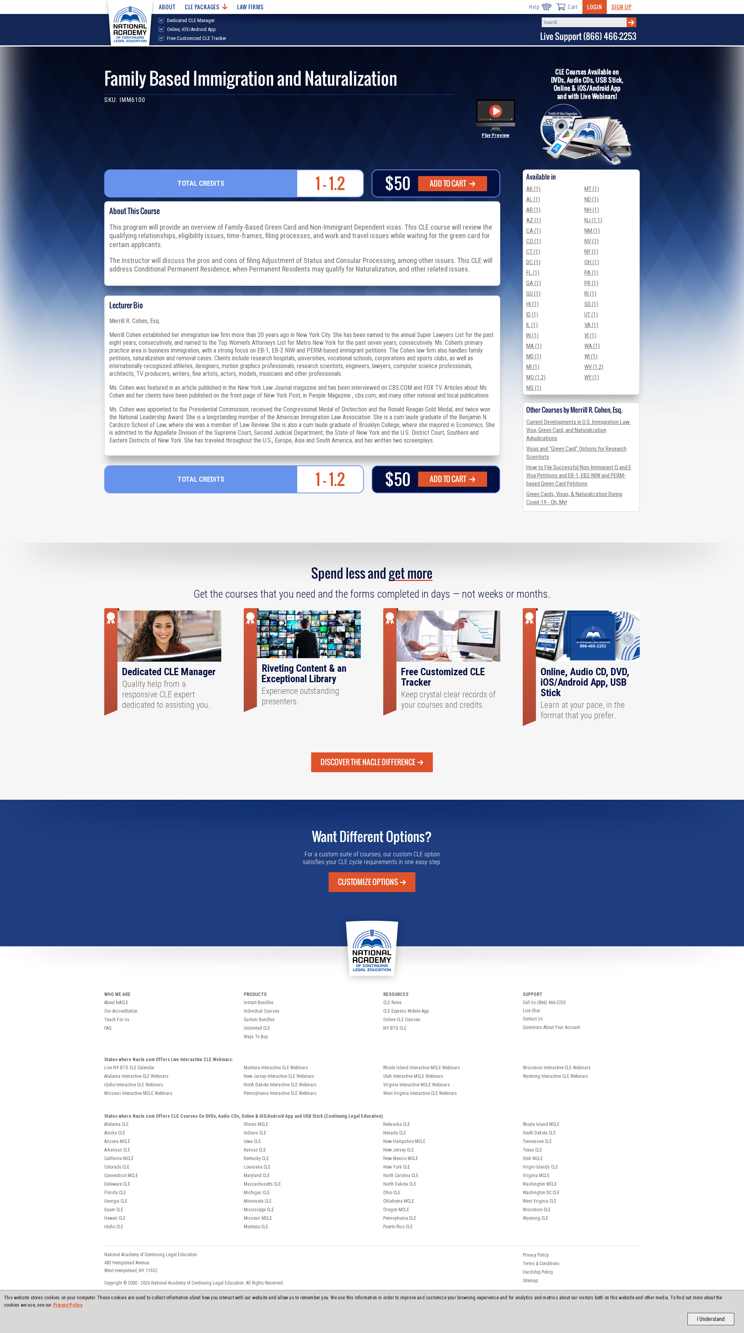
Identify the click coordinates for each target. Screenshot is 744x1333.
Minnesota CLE (258, 1201)
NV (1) (591, 241)
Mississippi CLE (259, 1209)
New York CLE (396, 1167)
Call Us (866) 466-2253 (544, 1002)
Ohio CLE (391, 1192)
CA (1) (533, 230)
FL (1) (532, 272)
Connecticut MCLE (121, 1175)
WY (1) (591, 377)
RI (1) (590, 293)
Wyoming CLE (535, 1218)
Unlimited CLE (257, 1028)
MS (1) (533, 387)
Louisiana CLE (257, 1167)
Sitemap (530, 1280)
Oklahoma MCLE (398, 1201)
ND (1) (591, 199)
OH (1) (591, 262)
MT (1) (591, 188)
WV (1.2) (593, 366)
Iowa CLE (252, 1141)
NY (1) (591, 251)
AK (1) (533, 188)
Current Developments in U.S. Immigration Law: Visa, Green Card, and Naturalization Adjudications (578, 430)
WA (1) (592, 345)
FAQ (108, 1028)
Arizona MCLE (117, 1141)
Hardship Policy (538, 1272)
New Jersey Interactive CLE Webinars (279, 1076)
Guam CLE (113, 1209)
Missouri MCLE (258, 1218)
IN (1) (532, 335)
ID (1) (532, 314)
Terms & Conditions (541, 1263)
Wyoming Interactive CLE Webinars (555, 1076)
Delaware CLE (117, 1184)
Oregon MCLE (396, 1209)
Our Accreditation (121, 1011)
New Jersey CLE (398, 1150)
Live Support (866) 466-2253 (588, 36)
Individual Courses (261, 1011)
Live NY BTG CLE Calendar (129, 1067)
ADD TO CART (448, 183)
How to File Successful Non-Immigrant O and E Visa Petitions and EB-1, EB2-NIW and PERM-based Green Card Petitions (578, 475)
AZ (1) (533, 220)
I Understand (711, 1319)
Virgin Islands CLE (540, 1167)
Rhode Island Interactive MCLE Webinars (421, 1067)
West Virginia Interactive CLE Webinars (420, 1093)
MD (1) (533, 356)
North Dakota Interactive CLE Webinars (280, 1084)
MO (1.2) (536, 377)
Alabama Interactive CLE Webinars (136, 1076)
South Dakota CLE (539, 1133)
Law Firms (250, 7)
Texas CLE (532, 1150)
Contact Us (533, 1019)
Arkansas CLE (117, 1150)
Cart (573, 7)
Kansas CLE (255, 1150)
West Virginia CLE (539, 1201)
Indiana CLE (255, 1133)
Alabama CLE (116, 1124)
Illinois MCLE (256, 1124)
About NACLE (116, 1002)
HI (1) (532, 304)
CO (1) (533, 241)
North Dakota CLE (399, 1184)
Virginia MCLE (536, 1175)
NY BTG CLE (394, 1028)
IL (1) (532, 325)
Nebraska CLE (396, 1124)
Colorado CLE (116, 1167)
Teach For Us (116, 1019)
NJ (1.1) (593, 220)
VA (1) (591, 325)
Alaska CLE (114, 1133)
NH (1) (591, 209)
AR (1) (533, 209)
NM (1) (592, 230)
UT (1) (591, 314)
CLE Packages (202, 7)
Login (594, 7)
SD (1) (591, 304)
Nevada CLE (394, 1133)
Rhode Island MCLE (541, 1124)
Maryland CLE (257, 1175)
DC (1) (533, 262)
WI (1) (591, 356)
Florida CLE (115, 1192)
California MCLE (119, 1158)
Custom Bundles (259, 1019)
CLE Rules (392, 1002)
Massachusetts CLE (262, 1184)
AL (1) (533, 199)
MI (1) (532, 366)
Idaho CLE (113, 1226)
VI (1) (590, 335)
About (167, 7)
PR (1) (591, 283)
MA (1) (534, 345)
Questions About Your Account (551, 1027)
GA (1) (533, 283)
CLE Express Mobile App (406, 1011)
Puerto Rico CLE (398, 1226)
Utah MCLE (533, 1158)
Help (534, 7)
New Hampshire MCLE (404, 1141)
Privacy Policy (68, 1305)
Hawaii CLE (115, 1218)
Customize (368, 882)
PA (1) (591, 272)
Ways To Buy (256, 1036)
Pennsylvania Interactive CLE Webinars (280, 1093)
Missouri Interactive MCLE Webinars (138, 1093)
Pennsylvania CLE (399, 1218)
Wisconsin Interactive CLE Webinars (557, 1067)
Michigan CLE (257, 1192)
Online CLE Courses (401, 1019)
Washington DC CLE (541, 1192)
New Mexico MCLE (400, 1158)
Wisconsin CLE (537, 1209)
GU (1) (533, 293)
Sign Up (621, 7)
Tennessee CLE (537, 1141)
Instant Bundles (259, 1002)
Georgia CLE (115, 1201)
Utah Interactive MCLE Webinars (413, 1076)
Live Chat (531, 1010)
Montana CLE (256, 1226)
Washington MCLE (540, 1184)
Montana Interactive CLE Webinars (276, 1067)
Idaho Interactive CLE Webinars (133, 1084)
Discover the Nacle (367, 762)
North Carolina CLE (400, 1175)
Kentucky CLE (256, 1158)
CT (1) (533, 251)
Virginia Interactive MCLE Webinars (416, 1084)
